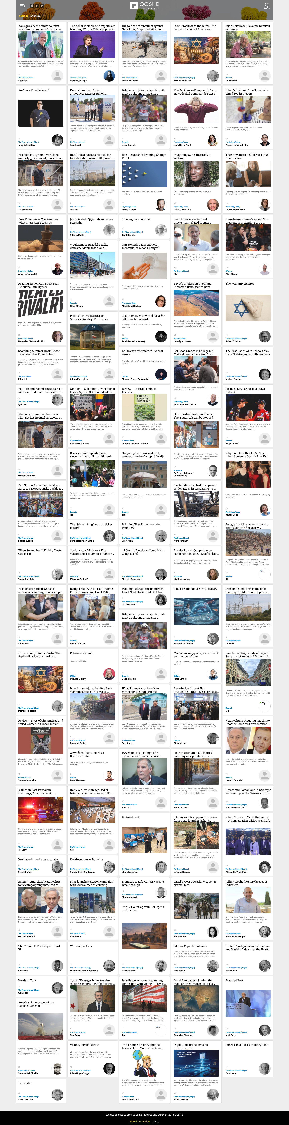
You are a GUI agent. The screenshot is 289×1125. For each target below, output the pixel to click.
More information (140, 1121)
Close (156, 1121)
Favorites (35, 15)
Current (23, 15)
